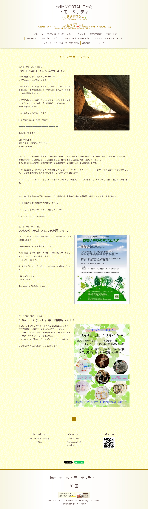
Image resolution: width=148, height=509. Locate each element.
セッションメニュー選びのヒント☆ (41, 38)
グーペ (76, 504)
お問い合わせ (96, 34)
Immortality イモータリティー (74, 477)
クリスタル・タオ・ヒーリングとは (76, 38)
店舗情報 (86, 42)
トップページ (37, 34)
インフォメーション (55, 34)
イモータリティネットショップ (108, 38)
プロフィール (98, 42)
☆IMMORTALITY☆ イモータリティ (74, 9)
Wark (44, 286)
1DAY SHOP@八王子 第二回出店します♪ (46, 320)
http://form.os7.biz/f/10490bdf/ (33, 120)
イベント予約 (111, 34)
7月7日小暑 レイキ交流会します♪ (42, 71)
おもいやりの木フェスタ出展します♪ (44, 231)
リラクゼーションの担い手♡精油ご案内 (61, 42)
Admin (83, 504)
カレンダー (82, 34)
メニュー (71, 34)
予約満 (39, 442)
